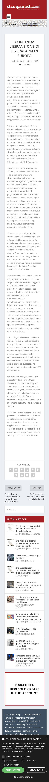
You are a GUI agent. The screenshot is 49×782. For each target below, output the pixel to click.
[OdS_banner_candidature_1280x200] (24, 26)
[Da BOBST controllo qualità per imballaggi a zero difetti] (10, 642)
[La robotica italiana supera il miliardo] (10, 557)
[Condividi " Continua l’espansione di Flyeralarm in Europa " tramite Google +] (21, 469)
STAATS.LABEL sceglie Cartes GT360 (26, 630)
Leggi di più (28, 751)
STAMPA (38, 622)
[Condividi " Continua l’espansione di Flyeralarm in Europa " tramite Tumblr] (27, 469)
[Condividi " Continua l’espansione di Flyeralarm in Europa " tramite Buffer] (16, 475)
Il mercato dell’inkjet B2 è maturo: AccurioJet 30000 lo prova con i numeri (28, 658)
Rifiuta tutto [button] (36, 770)
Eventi (29, 534)
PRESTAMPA (24, 64)
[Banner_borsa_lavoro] (24, 704)
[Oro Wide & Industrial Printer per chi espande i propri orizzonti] (10, 542)
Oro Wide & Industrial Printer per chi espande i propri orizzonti (27, 543)
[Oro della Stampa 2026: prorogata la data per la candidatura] (10, 599)
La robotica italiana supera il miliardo (29, 556)
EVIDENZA (30, 605)
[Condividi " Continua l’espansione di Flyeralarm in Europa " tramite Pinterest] (32, 469)
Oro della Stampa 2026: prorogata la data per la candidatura (27, 599)
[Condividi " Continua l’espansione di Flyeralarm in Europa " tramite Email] (27, 475)
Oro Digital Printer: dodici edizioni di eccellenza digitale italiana (28, 528)
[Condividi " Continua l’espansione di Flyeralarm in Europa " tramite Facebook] (11, 469)
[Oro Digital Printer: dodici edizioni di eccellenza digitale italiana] (10, 528)
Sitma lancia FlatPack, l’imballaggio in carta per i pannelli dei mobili (28, 585)
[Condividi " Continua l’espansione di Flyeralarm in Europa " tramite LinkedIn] (38, 469)
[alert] (24, 758)
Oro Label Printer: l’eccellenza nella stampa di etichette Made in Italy (28, 570)
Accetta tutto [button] (13, 770)
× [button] (46, 738)
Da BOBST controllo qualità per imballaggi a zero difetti (27, 643)
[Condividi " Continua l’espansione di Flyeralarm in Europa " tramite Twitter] (16, 469)
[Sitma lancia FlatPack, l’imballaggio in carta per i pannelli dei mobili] (10, 584)
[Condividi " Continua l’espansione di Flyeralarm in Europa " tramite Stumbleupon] (21, 475)
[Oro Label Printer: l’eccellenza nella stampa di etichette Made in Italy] (10, 569)
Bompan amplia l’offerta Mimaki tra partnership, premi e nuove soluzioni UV (28, 616)
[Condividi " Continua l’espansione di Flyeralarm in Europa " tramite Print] (32, 475)
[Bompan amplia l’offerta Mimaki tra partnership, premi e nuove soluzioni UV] (10, 616)
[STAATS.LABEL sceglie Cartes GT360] (10, 630)
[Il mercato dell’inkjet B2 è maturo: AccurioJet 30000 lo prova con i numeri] (10, 657)
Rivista (22, 61)
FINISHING (30, 590)
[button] (24, 777)
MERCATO (36, 534)
